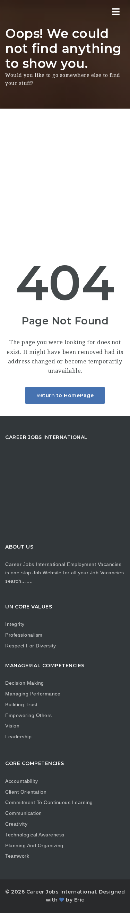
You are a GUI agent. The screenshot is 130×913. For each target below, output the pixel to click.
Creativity (16, 824)
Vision (12, 726)
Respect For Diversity (30, 645)
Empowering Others (28, 715)
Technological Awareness (34, 834)
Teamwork (17, 856)
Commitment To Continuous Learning (49, 802)
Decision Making (24, 683)
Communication (23, 813)
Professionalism (24, 635)
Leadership (18, 736)
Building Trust (21, 704)
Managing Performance (32, 693)
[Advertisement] (65, 177)
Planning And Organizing (34, 845)
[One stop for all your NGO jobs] (34, 12)
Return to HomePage (65, 395)
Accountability (21, 781)
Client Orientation (25, 792)
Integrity (15, 624)
